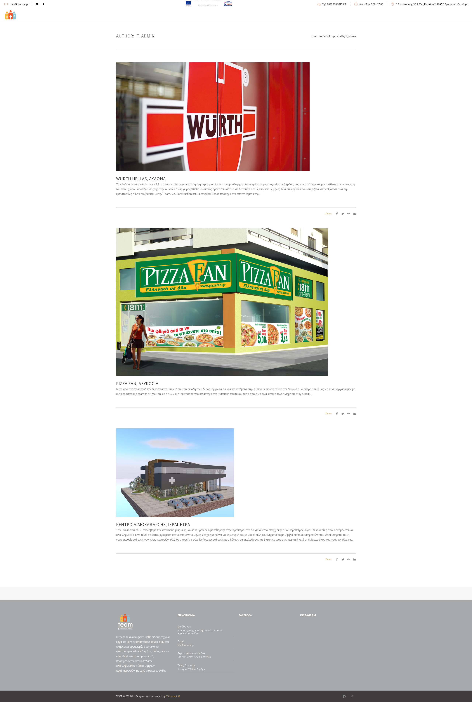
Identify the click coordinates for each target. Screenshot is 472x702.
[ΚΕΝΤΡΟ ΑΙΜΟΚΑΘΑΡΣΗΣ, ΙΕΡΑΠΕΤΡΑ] (175, 472)
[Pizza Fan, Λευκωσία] (222, 302)
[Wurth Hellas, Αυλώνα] (213, 116)
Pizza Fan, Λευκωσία (137, 383)
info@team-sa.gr (186, 645)
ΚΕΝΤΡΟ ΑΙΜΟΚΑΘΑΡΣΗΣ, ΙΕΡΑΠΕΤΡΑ (153, 524)
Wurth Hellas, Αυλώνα (141, 178)
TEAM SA (317, 36)
